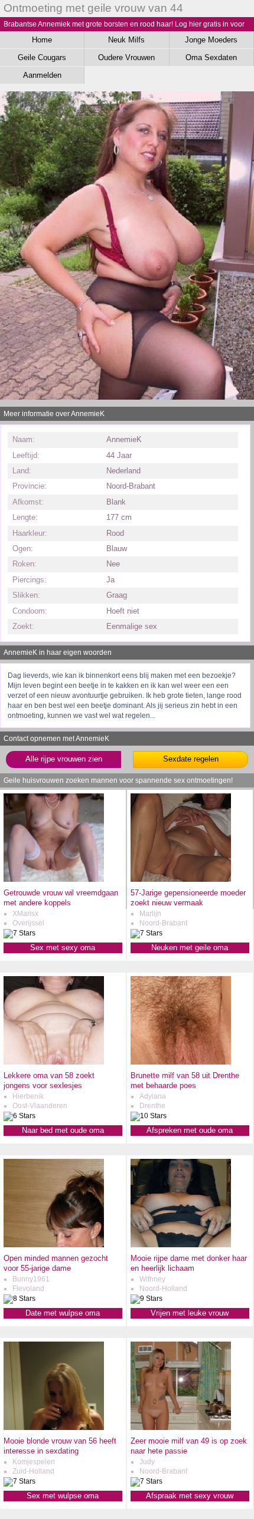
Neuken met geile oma (189, 947)
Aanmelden (42, 75)
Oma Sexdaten (211, 57)
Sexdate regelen (191, 758)
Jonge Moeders (211, 39)
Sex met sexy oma (62, 947)
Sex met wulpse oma (63, 1495)
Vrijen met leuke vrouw (190, 1313)
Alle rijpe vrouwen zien (63, 758)
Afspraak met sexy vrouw (189, 1495)
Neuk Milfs (126, 39)
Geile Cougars (42, 57)
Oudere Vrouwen (126, 57)
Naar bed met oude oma (63, 1130)
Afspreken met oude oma (189, 1130)
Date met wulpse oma (62, 1313)
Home (42, 39)
